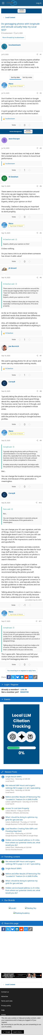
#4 (41, 186)
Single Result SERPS (13, 776)
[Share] (37, 54)
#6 (41, 277)
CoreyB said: (7, 447)
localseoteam (8, 33)
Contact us (5, 992)
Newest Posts (11, 772)
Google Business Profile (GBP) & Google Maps (21, 824)
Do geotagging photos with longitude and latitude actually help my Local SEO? (20, 26)
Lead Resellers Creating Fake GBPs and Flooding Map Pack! (21, 829)
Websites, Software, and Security (17, 813)
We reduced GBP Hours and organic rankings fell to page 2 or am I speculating (22, 786)
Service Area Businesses (13, 849)
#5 (41, 233)
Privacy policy (6, 1005)
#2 (41, 93)
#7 (41, 356)
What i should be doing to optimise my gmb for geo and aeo (21, 818)
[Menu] (3, 3)
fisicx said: (6, 509)
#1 (41, 54)
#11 (40, 621)
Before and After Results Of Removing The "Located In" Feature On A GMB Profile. (22, 798)
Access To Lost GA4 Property (17, 808)
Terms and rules (6, 1001)
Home (3, 1015)
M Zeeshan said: (9, 239)
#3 (41, 148)
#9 (41, 440)
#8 (41, 391)
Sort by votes (27, 77)
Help (3, 1010)
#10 (40, 503)
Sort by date (15, 77)
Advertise (4, 996)
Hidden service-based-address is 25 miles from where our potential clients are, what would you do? (22, 842)
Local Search (9, 781)
